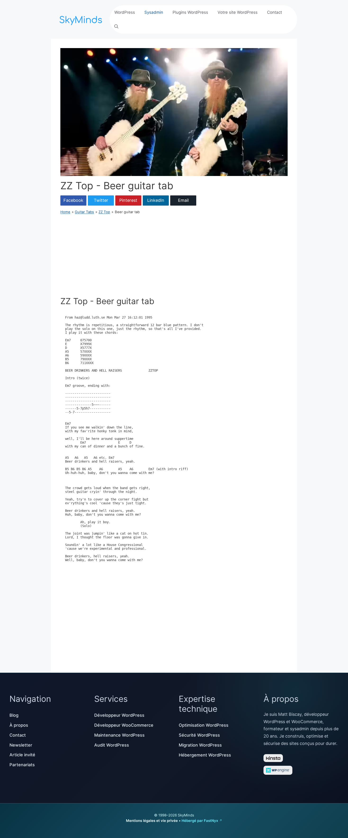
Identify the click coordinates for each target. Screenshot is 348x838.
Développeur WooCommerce (123, 725)
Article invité (22, 754)
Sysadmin (153, 12)
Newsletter (20, 745)
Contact (274, 12)
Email (183, 200)
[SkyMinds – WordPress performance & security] (81, 18)
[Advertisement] (174, 255)
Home (65, 212)
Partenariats (22, 764)
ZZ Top (104, 212)
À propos (18, 725)
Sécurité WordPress (199, 735)
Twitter (101, 200)
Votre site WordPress (238, 12)
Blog (13, 715)
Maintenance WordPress (119, 735)
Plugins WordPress (190, 12)
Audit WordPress (111, 745)
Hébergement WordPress (205, 754)
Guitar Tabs (84, 212)
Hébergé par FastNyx (200, 820)
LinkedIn (155, 200)
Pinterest (128, 200)
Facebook (73, 200)
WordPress (124, 12)
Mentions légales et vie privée (152, 820)
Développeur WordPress (119, 715)
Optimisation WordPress (203, 725)
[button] (116, 26)
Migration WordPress (200, 745)
